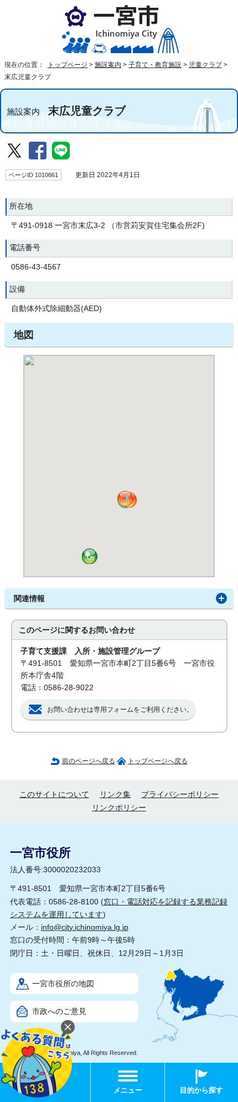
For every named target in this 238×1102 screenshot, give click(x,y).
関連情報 (29, 598)
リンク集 (115, 794)
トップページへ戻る (158, 761)
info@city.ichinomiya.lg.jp (84, 927)
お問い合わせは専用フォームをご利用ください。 (120, 709)
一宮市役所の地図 (63, 984)
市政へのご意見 (59, 1011)
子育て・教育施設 (155, 65)
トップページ (67, 65)
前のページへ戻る (88, 761)
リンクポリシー (119, 808)
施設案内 (108, 65)
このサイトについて (54, 794)
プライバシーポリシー (180, 794)
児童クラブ (205, 65)
